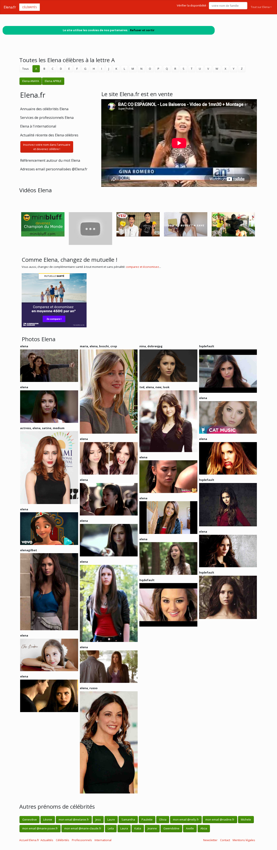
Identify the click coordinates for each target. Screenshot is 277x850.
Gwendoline (171, 828)
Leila (111, 828)
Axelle (190, 828)
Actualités (46, 840)
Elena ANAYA (30, 81)
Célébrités (29, 7)
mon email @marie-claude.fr (82, 828)
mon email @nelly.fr (186, 819)
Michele (246, 819)
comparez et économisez (142, 267)
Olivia (162, 819)
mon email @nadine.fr (219, 819)
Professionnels (82, 840)
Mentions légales (244, 840)
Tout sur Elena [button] (260, 7)
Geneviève (29, 819)
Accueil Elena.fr (29, 840)
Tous (25, 69)
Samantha (128, 819)
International (103, 840)
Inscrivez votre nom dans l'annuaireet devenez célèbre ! (46, 147)
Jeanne (152, 828)
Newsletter (210, 840)
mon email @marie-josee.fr (40, 828)
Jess (98, 819)
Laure (111, 819)
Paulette (147, 819)
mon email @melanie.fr (74, 819)
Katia (137, 828)
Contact (225, 840)
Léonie (47, 819)
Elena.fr (10, 7)
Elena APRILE (53, 81)
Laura (124, 828)
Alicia (203, 828)
